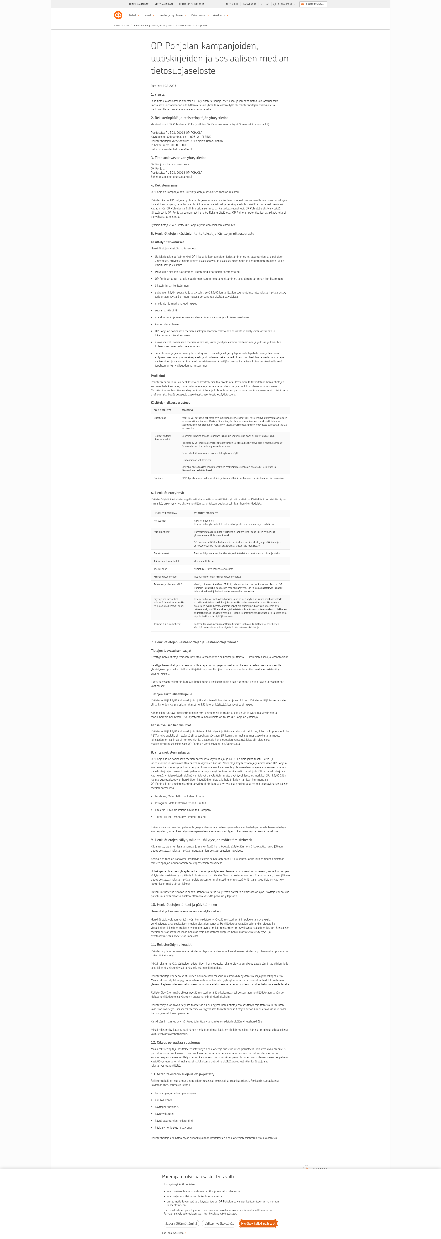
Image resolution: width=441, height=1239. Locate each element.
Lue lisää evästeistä (173, 1233)
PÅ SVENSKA (249, 4)
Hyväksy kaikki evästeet (258, 1224)
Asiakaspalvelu (286, 4)
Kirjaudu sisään (315, 4)
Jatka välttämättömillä (181, 1224)
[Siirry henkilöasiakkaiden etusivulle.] (118, 15)
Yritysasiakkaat (164, 4)
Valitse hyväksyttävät (219, 1224)
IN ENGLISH (231, 4)
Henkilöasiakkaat (139, 4)
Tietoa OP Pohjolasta (191, 4)
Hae (267, 4)
